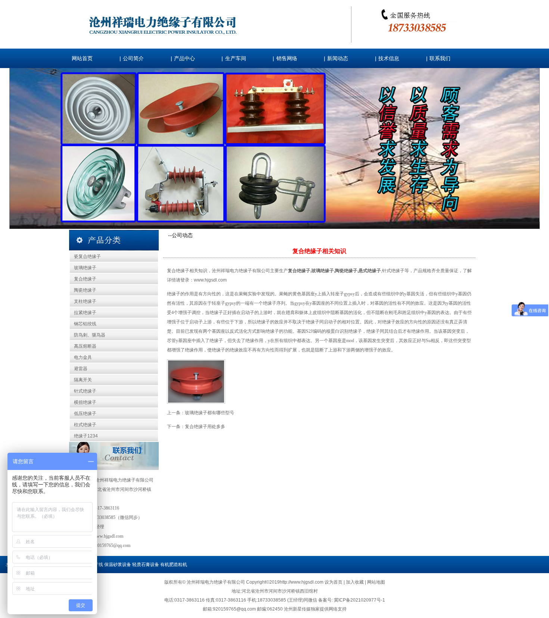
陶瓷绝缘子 (85, 290)
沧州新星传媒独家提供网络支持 (315, 609)
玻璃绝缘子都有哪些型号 (209, 412)
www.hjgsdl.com (210, 280)
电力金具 (83, 357)
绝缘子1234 (86, 436)
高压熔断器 (85, 346)
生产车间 (235, 58)
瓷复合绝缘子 (87, 256)
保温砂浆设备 (117, 564)
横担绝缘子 (85, 402)
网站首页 (82, 58)
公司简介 (133, 58)
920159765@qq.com (111, 545)
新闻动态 (337, 58)
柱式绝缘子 (85, 424)
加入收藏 (355, 582)
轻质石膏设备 (145, 564)
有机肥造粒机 (173, 564)
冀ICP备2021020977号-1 (359, 600)
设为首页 (334, 582)
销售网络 (286, 58)
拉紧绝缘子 (85, 312)
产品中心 (184, 58)
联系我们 (439, 58)
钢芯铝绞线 (85, 323)
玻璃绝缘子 (85, 267)
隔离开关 (83, 379)
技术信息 (388, 58)
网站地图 (376, 582)
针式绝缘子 (85, 391)
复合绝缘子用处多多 (205, 426)
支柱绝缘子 (85, 301)
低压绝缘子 (85, 413)
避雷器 (80, 368)
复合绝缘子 (85, 279)
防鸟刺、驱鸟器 (89, 335)
